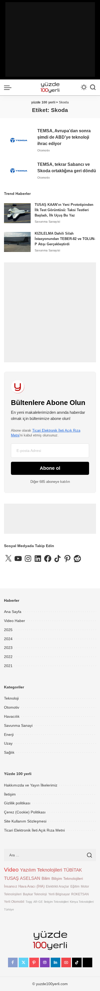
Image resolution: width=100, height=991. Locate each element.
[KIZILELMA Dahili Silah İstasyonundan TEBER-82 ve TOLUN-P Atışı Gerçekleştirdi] (17, 242)
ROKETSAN (80, 894)
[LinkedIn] (55, 962)
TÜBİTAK (72, 870)
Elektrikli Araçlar (57, 886)
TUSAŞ (11, 878)
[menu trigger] (9, 87)
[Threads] (87, 962)
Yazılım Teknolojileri (41, 870)
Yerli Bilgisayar (59, 894)
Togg (29, 901)
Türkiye (9, 909)
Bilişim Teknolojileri (67, 878)
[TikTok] (77, 962)
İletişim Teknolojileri (56, 901)
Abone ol (50, 468)
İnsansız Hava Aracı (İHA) (24, 886)
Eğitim (74, 886)
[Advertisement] (50, 39)
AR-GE (38, 901)
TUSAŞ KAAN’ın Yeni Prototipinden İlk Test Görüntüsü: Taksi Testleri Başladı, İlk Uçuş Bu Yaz (64, 210)
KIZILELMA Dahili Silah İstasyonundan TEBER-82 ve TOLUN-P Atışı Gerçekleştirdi (65, 238)
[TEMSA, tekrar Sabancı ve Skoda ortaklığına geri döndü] (18, 171)
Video (11, 869)
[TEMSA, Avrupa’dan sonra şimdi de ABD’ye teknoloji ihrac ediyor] (18, 140)
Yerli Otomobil (14, 901)
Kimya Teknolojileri (82, 901)
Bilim (46, 878)
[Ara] (93, 87)
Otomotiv (43, 150)
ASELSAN (30, 878)
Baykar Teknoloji (35, 894)
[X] (23, 962)
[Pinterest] (34, 962)
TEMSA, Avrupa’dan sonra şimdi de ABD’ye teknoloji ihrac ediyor (64, 137)
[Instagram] (45, 962)
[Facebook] (13, 962)
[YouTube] (66, 962)
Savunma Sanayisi (47, 221)
